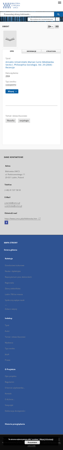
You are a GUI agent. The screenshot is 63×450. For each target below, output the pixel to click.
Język (7, 354)
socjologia (24, 120)
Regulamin (9, 382)
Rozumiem (32, 442)
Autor (7, 331)
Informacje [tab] (31, 51)
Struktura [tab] (51, 51)
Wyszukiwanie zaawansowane (41, 19)
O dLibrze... (10, 399)
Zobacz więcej (11, 309)
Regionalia (9, 282)
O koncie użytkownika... (15, 387)
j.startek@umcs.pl (12, 203)
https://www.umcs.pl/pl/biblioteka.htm (21, 218)
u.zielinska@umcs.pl (13, 206)
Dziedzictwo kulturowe (14, 265)
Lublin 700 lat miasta (14, 294)
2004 (8, 76)
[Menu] (59, 2)
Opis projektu (11, 376)
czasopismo (11, 85)
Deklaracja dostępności (15, 411)
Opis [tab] (12, 51)
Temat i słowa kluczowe (15, 337)
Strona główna (10, 250)
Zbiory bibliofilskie (12, 288)
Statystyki (9, 405)
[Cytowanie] (57, 26)
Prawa (7, 360)
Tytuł (7, 325)
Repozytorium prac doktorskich (18, 277)
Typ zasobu (10, 348)
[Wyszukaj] (58, 14)
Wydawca (9, 342)
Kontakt (8, 393)
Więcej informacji (46, 439)
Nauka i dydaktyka (13, 271)
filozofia (10, 120)
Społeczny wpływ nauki (15, 300)
